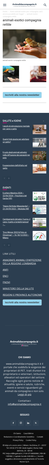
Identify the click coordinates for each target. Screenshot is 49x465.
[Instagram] (21, 423)
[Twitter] (36, 423)
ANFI (5, 269)
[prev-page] (4, 178)
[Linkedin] (28, 423)
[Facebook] (13, 423)
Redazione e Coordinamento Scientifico (19, 437)
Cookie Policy (31, 440)
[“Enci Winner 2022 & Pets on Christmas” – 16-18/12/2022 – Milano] (39, 235)
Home (5, 11)
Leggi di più (24, 394)
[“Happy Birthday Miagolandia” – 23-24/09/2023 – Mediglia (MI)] (39, 209)
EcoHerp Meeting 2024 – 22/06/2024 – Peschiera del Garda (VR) (15, 196)
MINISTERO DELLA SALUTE (18, 288)
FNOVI (6, 282)
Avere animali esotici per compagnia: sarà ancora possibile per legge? (22, 12)
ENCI (5, 276)
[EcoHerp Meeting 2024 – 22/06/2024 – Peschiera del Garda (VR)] (39, 196)
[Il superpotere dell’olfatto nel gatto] (39, 168)
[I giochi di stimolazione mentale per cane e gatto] (39, 129)
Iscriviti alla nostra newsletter (22, 95)
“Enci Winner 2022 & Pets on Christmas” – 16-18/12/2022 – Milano (16, 235)
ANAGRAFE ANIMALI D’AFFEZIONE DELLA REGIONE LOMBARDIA (22, 261)
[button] (4, 5)
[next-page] (8, 178)
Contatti (40, 437)
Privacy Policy (18, 440)
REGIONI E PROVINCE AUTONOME (22, 294)
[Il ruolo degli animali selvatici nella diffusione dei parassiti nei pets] (39, 155)
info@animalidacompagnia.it (24, 404)
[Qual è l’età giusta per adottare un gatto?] (39, 142)
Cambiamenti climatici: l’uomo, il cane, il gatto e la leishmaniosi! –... (16, 222)
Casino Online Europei (16, 310)
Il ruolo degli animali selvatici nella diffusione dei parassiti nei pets (16, 155)
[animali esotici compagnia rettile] (24, 57)
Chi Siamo (17, 433)
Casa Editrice (28, 433)
